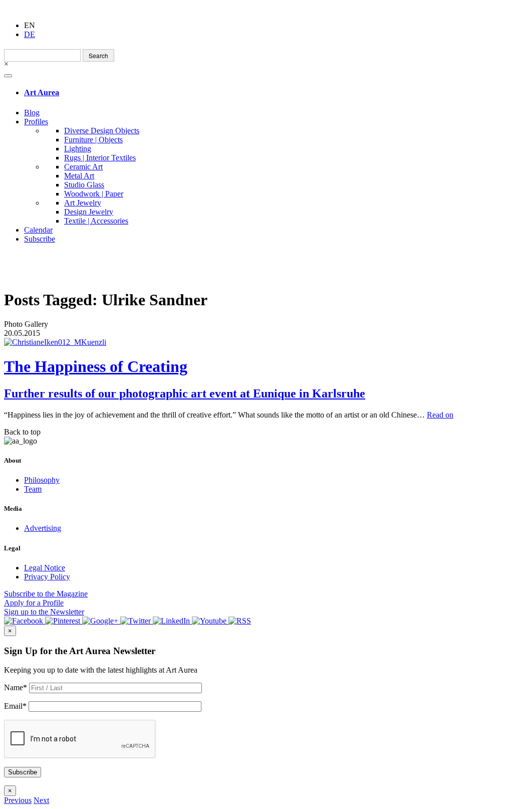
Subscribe (39, 239)
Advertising (42, 528)
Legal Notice (44, 567)
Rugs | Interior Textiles (100, 157)
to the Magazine (46, 593)
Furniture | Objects (93, 139)
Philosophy (42, 480)
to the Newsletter (44, 612)
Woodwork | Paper (93, 193)
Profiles (36, 121)
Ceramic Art (83, 166)
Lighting (77, 148)
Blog (32, 112)
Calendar (38, 230)
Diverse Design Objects (101, 130)
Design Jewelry (88, 212)
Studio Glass (84, 184)
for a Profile (34, 602)
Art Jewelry (82, 202)
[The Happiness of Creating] (256, 342)
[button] (18, 800)
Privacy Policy (47, 576)
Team (33, 489)
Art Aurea (41, 92)
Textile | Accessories (96, 221)
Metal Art (79, 175)
